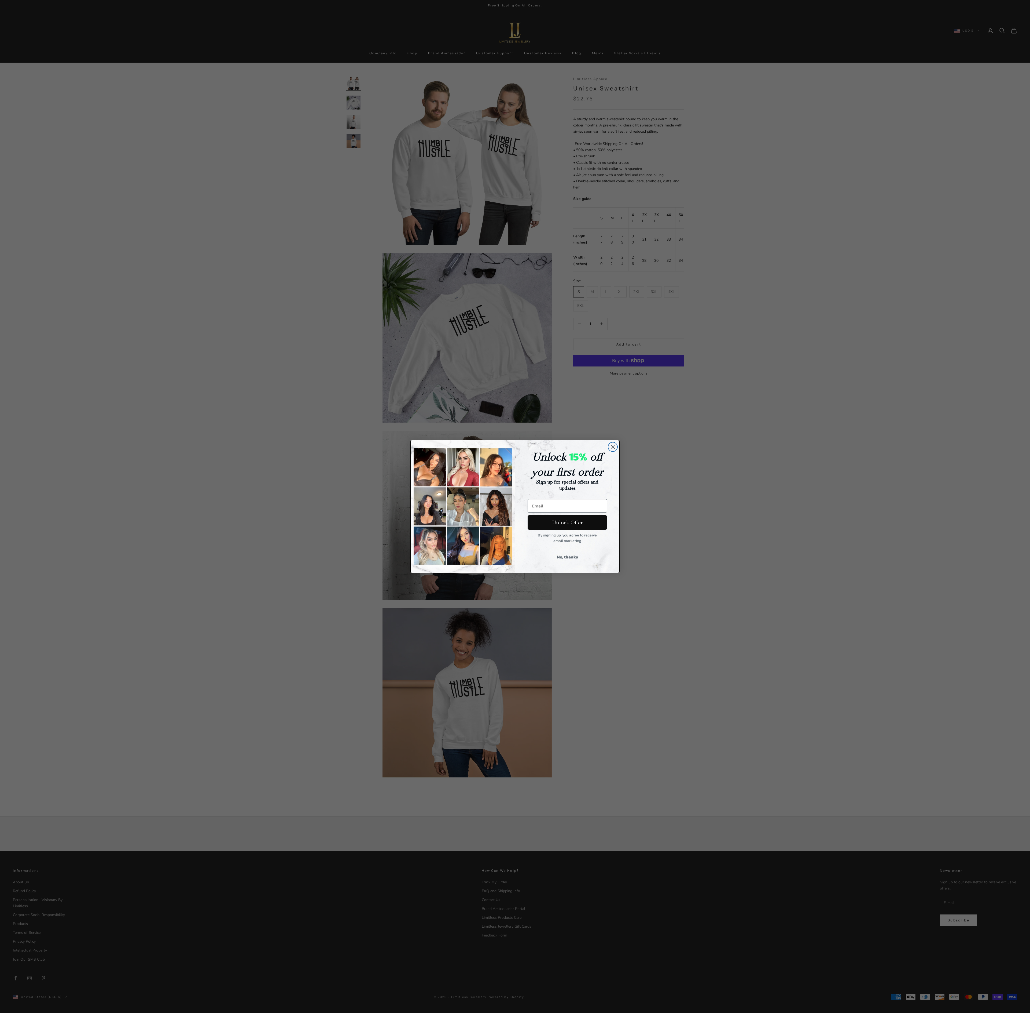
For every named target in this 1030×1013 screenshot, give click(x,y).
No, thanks (567, 557)
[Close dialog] (612, 447)
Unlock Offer (567, 522)
